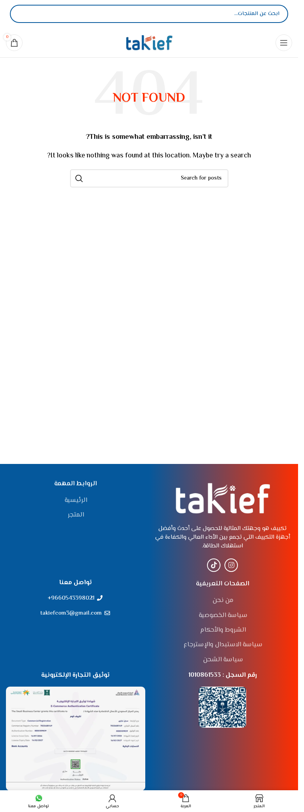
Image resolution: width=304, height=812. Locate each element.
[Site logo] (149, 42)
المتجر (76, 515)
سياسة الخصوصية (223, 615)
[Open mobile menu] (284, 43)
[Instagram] (231, 565)
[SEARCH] (79, 178)
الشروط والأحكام (223, 630)
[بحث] (22, 14)
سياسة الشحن (223, 660)
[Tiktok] (213, 565)
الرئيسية (76, 500)
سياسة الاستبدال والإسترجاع (223, 645)
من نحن (223, 600)
